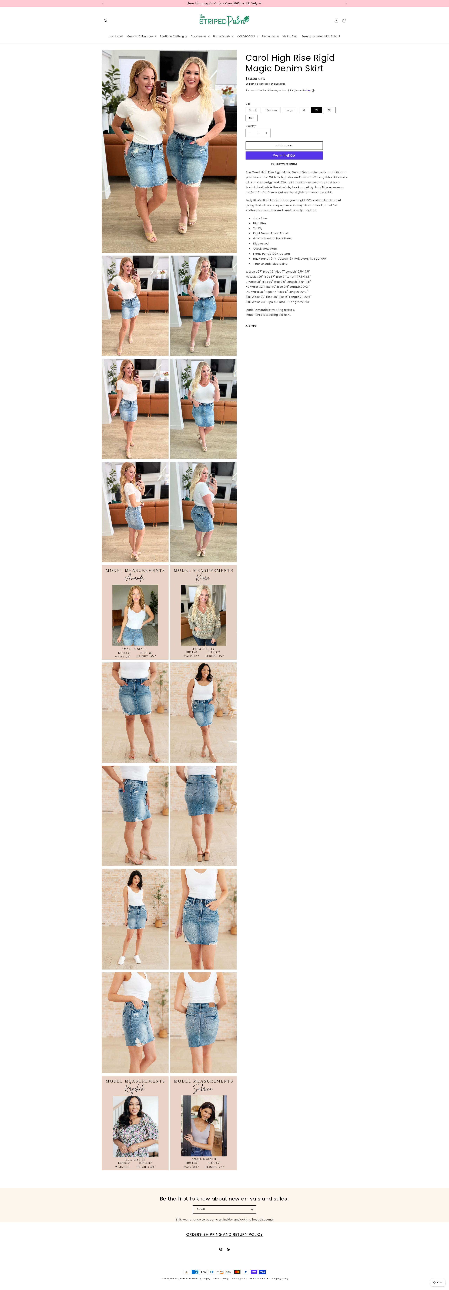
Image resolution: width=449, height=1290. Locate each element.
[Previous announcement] (103, 3)
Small (254, 110)
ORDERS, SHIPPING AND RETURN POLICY (224, 1234)
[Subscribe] (252, 1209)
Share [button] (253, 326)
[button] (105, 21)
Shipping (251, 83)
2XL (329, 110)
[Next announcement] (346, 3)
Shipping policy (280, 1278)
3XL (251, 118)
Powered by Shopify (199, 1278)
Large (291, 110)
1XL (316, 110)
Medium (273, 110)
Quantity (251, 126)
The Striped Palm (179, 1278)
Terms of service (259, 1278)
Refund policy (220, 1278)
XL (306, 110)
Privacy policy (239, 1278)
